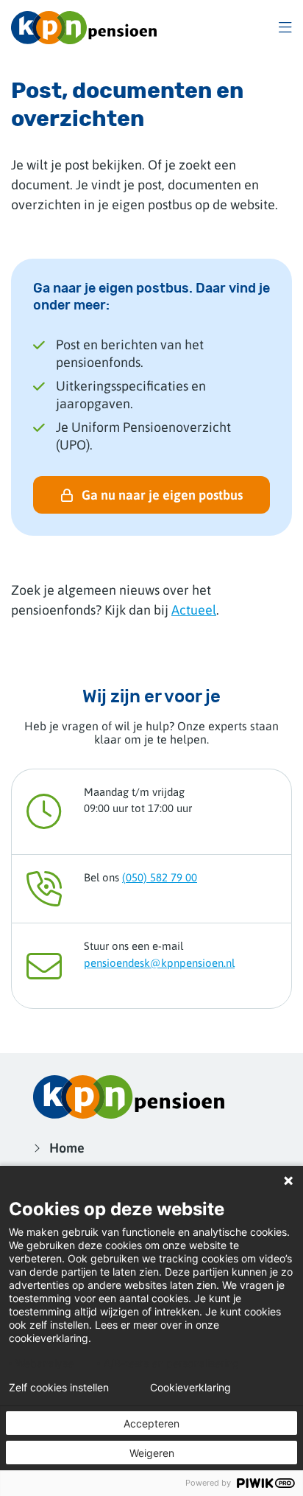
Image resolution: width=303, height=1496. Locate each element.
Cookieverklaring (190, 1388)
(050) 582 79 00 (159, 877)
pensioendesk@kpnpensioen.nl (159, 963)
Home (67, 1148)
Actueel (193, 610)
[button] (285, 27)
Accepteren (151, 1423)
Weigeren (151, 1453)
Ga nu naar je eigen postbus (162, 495)
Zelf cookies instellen (59, 1388)
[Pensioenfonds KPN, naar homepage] (84, 27)
